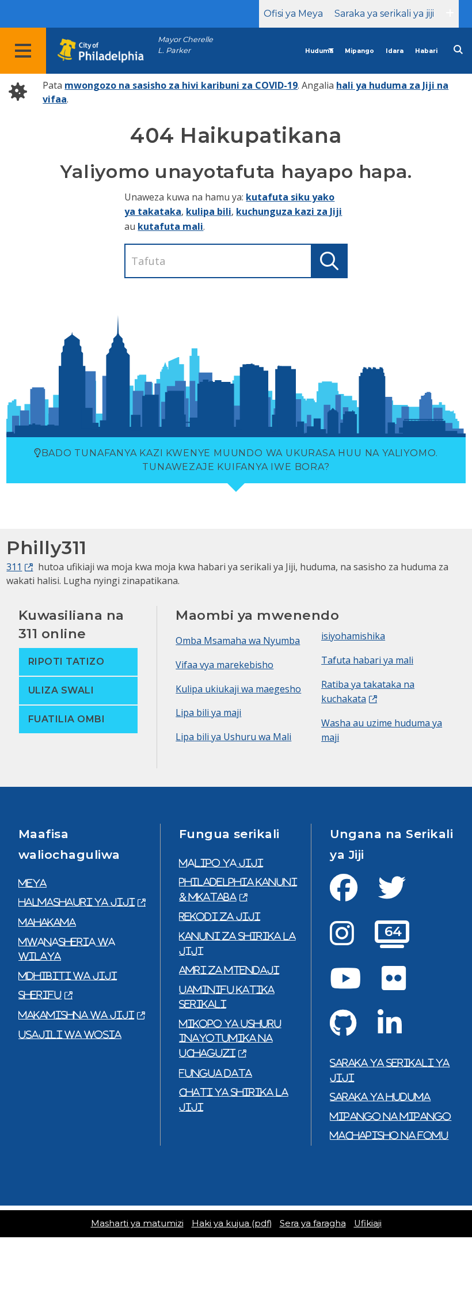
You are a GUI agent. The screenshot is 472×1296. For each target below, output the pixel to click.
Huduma (319, 51)
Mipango (359, 51)
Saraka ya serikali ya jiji (384, 13)
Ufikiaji (368, 1223)
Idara (395, 51)
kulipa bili (208, 211)
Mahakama (47, 922)
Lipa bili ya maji (208, 712)
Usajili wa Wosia (69, 1034)
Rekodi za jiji (219, 916)
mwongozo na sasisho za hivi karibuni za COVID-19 (181, 85)
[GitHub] (352, 1029)
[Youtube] (354, 985)
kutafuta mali (170, 226)
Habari (426, 51)
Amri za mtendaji (229, 970)
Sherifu (40, 994)
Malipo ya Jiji (221, 862)
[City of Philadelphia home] (106, 51)
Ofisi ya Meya (293, 13)
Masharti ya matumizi (137, 1223)
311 (14, 566)
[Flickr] (403, 985)
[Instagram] (351, 940)
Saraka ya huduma (380, 1096)
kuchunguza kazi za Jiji (289, 211)
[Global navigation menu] (23, 51)
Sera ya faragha (313, 1223)
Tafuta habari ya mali (367, 660)
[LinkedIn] (399, 1029)
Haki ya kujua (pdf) (232, 1223)
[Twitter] (401, 894)
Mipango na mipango (390, 1116)
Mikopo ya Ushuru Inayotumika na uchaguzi (230, 1038)
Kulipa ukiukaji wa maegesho (238, 689)
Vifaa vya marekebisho (224, 664)
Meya (32, 883)
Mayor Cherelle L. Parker (185, 45)
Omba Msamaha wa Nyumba (238, 640)
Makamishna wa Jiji (76, 1015)
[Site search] (458, 50)
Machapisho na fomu (389, 1135)
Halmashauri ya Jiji (76, 902)
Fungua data (215, 1073)
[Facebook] (353, 894)
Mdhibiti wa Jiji (67, 975)
